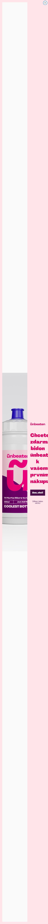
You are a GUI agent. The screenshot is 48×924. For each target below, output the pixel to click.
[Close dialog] (45, 3)
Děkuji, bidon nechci (37, 502)
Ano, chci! (37, 492)
